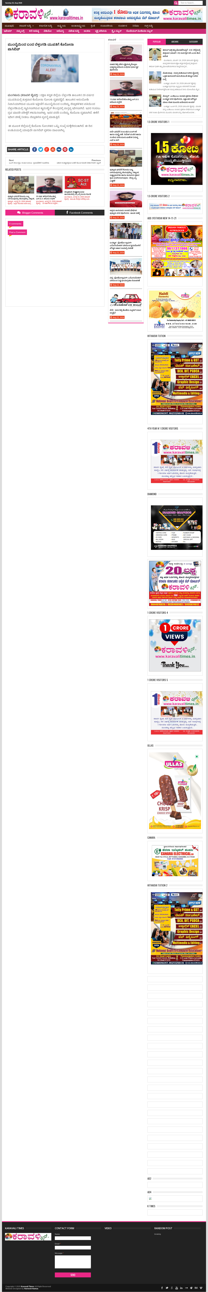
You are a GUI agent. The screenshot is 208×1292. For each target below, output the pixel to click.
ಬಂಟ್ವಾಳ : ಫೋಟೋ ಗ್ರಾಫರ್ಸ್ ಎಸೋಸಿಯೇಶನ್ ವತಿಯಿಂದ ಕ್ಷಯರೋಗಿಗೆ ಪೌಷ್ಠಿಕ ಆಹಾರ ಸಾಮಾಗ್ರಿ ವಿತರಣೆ (125, 245)
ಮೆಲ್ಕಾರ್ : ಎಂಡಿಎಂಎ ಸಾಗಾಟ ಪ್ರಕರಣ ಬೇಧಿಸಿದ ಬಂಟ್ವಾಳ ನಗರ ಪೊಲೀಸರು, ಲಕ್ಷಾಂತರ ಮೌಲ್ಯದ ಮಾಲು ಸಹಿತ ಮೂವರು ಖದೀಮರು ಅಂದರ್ (180, 99)
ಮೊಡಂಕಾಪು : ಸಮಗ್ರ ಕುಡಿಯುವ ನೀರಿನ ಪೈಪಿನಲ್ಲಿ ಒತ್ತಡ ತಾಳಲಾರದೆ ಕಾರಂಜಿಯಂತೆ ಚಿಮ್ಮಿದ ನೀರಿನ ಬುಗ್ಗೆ (180, 76)
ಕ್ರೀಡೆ (93, 25)
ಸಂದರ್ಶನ (122, 25)
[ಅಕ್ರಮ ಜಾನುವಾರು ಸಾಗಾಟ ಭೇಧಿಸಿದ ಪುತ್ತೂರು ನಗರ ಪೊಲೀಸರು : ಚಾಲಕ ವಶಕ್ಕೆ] (126, 194)
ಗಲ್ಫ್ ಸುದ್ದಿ (148, 25)
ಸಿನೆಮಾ (135, 25)
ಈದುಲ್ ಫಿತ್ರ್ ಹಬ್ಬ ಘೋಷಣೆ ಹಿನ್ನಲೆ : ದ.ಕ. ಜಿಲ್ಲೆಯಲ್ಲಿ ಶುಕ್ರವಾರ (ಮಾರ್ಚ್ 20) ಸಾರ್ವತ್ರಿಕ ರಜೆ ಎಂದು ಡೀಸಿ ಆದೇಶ (181, 52)
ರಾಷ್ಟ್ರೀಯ (61, 25)
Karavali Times (27, 1286)
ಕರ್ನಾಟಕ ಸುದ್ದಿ (45, 25)
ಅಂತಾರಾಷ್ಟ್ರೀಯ (78, 25)
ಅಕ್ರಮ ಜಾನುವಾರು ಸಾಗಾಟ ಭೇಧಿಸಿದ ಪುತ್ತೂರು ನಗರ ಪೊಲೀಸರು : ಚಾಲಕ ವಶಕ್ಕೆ (125, 211)
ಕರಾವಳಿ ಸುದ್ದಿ (25, 25)
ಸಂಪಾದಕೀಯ (106, 25)
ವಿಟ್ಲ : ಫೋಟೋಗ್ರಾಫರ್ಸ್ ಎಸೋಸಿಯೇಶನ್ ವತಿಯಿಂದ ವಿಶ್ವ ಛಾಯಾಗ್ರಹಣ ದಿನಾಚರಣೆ (125, 279)
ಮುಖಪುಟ (9, 25)
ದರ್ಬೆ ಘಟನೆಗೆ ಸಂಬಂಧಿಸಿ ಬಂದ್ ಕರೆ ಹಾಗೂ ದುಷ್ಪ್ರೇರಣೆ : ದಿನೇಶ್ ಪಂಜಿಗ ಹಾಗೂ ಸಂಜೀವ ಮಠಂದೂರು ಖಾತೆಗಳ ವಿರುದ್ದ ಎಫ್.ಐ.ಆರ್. (125, 135)
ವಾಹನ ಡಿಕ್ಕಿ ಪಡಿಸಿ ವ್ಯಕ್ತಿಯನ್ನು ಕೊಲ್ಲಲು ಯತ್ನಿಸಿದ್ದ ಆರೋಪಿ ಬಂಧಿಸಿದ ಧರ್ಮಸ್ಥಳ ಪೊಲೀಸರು (124, 67)
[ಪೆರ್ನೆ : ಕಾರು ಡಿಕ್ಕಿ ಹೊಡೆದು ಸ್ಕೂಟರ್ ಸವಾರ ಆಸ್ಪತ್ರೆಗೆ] (126, 293)
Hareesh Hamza (31, 1289)
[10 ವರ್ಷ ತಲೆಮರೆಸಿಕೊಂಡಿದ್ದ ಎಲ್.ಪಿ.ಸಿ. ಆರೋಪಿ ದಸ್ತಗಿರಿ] (126, 83)
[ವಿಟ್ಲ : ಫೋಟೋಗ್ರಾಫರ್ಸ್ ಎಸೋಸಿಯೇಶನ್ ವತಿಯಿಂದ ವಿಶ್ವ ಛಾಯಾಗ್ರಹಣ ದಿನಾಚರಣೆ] (126, 261)
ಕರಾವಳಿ (112, 39)
